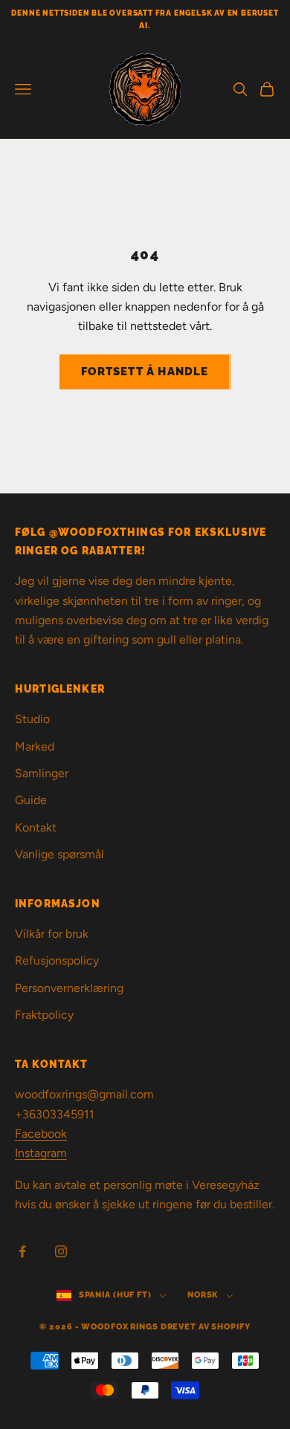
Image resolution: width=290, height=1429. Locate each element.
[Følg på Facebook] (22, 1251)
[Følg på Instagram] (61, 1251)
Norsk (203, 1295)
